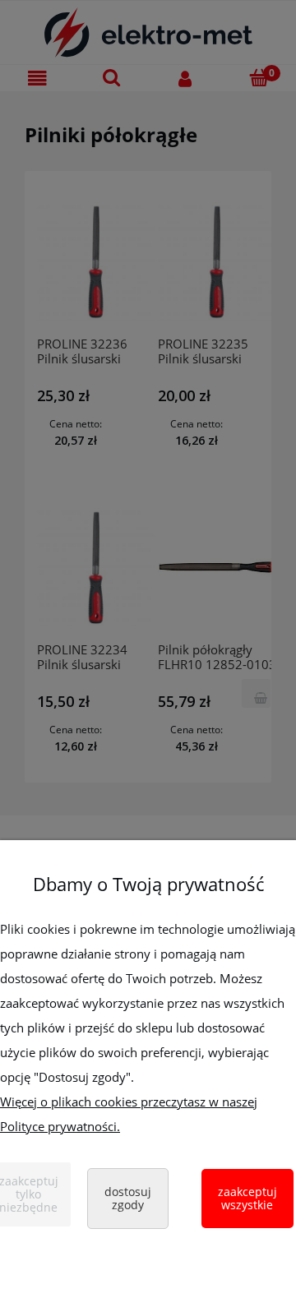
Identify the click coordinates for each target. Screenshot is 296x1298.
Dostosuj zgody (127, 1198)
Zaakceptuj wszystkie (247, 1198)
